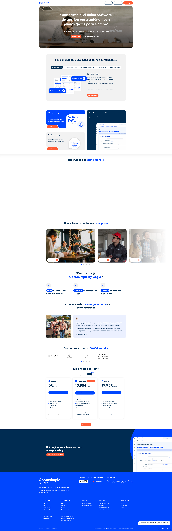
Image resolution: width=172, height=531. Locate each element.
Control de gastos (47, 507)
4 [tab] (86, 264)
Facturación (45, 503)
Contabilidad (46, 518)
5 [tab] (87, 264)
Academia (63, 507)
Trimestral (83, 374)
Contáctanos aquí (125, 509)
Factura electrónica (47, 509)
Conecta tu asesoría (86, 503)
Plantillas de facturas (65, 514)
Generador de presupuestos (67, 518)
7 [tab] (90, 264)
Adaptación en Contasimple (105, 509)
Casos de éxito (64, 505)
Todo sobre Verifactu (104, 503)
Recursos (101, 511)
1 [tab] (82, 264)
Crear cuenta (124, 505)
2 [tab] (83, 264)
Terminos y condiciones (99, 528)
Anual (90, 374)
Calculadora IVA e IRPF (66, 511)
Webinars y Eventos (65, 509)
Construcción (103, 260)
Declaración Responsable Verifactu (125, 528)
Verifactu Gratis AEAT (104, 507)
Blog (62, 503)
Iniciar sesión (124, 503)
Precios (92, 3)
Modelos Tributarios (47, 516)
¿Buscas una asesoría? (87, 505)
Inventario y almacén (47, 511)
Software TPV (46, 514)
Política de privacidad (111, 528)
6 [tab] (89, 264)
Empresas (101, 505)
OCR (44, 505)
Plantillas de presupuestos (67, 516)
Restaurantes (51, 260)
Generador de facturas (66, 520)
